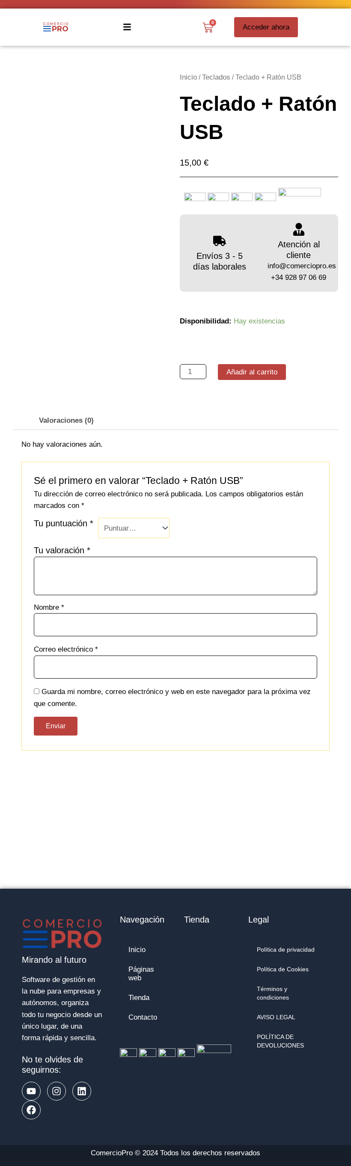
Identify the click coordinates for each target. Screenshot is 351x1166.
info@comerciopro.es (302, 266)
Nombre (49, 607)
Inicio (188, 77)
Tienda (138, 998)
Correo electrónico (66, 649)
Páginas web (141, 973)
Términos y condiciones (273, 993)
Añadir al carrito (251, 372)
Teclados (216, 77)
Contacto (142, 1017)
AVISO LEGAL (276, 1017)
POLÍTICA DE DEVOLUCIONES (280, 1041)
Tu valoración (62, 550)
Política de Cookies (283, 969)
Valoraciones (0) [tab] (66, 420)
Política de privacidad (286, 949)
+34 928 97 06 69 (298, 277)
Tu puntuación (63, 523)
